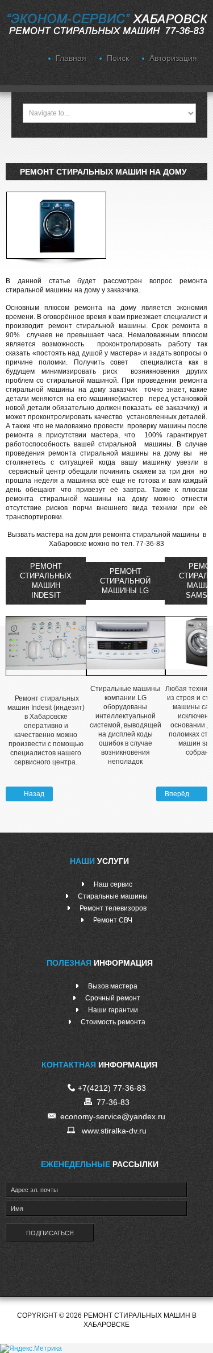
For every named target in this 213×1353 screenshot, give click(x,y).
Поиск (118, 58)
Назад (33, 794)
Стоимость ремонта (113, 1022)
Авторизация (173, 58)
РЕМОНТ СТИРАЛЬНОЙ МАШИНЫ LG (125, 581)
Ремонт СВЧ (112, 920)
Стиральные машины (113, 896)
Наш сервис (113, 884)
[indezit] (46, 645)
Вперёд (178, 794)
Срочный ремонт (112, 998)
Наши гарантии (113, 1010)
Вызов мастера (112, 986)
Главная (71, 58)
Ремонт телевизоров (113, 908)
